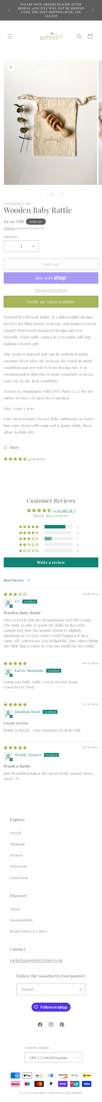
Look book (19, 877)
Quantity (11, 236)
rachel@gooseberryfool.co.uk (36, 960)
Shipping (9, 228)
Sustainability (21, 920)
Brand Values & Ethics (28, 931)
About (15, 909)
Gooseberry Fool (42, 1093)
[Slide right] (61, 194)
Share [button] (14, 447)
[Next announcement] (92, 10)
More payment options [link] (51, 290)
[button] (9, 36)
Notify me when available (51, 301)
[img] (15, 594)
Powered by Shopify (69, 1093)
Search (16, 832)
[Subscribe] (79, 989)
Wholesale (18, 866)
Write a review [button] (51, 562)
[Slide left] (40, 194)
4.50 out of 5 (64, 510)
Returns (16, 855)
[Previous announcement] (9, 10)
